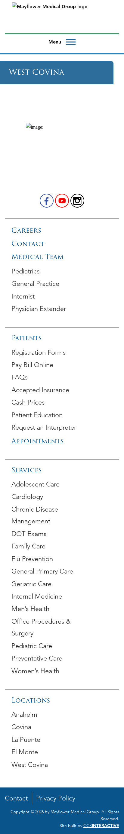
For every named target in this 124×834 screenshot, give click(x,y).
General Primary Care (42, 571)
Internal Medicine (36, 596)
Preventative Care (36, 658)
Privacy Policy (55, 798)
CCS (101, 825)
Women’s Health (35, 671)
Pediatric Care (31, 646)
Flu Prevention (32, 559)
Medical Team (37, 257)
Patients (26, 338)
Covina (21, 727)
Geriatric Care (31, 584)
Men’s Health (30, 609)
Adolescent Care (35, 484)
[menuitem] (62, 271)
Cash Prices (28, 402)
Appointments (37, 441)
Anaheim (24, 714)
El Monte (24, 752)
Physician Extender (38, 309)
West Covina (29, 765)
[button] (47, 201)
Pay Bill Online (32, 365)
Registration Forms (38, 352)
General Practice (35, 284)
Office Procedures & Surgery (40, 627)
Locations (30, 700)
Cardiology (27, 497)
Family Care (28, 546)
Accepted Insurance (40, 390)
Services (26, 470)
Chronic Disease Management (34, 515)
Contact (27, 244)
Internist (23, 296)
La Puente (25, 739)
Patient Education (37, 415)
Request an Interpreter (43, 427)
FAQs (19, 377)
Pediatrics (25, 271)
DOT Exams (28, 534)
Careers (26, 231)
